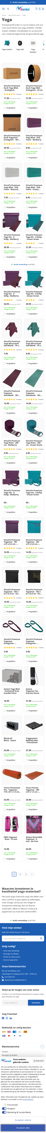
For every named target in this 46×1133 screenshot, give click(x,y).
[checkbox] (9, 1104)
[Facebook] (3, 1018)
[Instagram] (7, 1018)
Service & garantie (10, 960)
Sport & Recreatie (14, 15)
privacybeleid (28, 1099)
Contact (5, 1051)
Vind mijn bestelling (11, 951)
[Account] (39, 9)
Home (4, 15)
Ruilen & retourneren (11, 957)
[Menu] (3, 9)
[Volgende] (31, 874)
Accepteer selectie (23, 1120)
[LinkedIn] (11, 1018)
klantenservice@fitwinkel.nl (15, 980)
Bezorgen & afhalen (11, 954)
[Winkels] (36, 9)
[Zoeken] (8, 8)
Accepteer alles (23, 1128)
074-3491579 (10, 977)
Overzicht (39, 1061)
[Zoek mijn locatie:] (34, 9)
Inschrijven (36, 1003)
